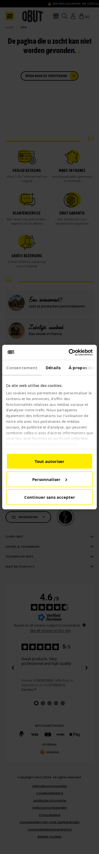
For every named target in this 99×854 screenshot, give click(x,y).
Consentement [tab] (21, 367)
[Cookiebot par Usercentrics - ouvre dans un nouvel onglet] (70, 352)
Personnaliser (46, 479)
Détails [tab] (53, 367)
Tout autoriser (49, 461)
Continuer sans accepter (49, 497)
